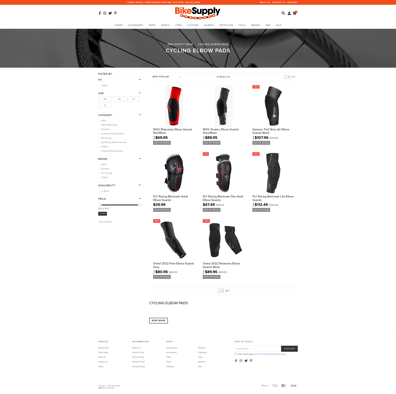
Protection (226, 25)
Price (102, 198)
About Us (265, 2)
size (101, 93)
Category (105, 115)
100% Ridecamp (109, 125)
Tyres (178, 25)
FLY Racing (107, 173)
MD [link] (119, 99)
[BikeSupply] (197, 13)
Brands (255, 25)
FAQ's (101, 366)
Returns (292, 2)
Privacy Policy (138, 357)
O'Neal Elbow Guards (112, 151)
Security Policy (138, 366)
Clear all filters (105, 221)
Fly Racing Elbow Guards (114, 142)
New (268, 25)
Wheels (165, 25)
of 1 (293, 76)
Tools (242, 25)
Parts (152, 25)
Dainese (105, 129)
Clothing (192, 25)
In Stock (105, 190)
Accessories (135, 25)
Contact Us (278, 2)
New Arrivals (171, 348)
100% (104, 120)
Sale (278, 25)
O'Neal (105, 146)
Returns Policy (138, 362)
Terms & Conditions (264, 354)
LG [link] (133, 99)
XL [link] (105, 105)
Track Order (103, 352)
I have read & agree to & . (261, 354)
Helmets (209, 25)
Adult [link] (104, 85)
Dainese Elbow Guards (113, 133)
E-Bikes (119, 25)
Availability (106, 185)
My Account (103, 348)
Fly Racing (106, 138)
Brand (102, 159)
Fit (100, 79)
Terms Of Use (138, 352)
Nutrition (201, 362)
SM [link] (105, 99)
